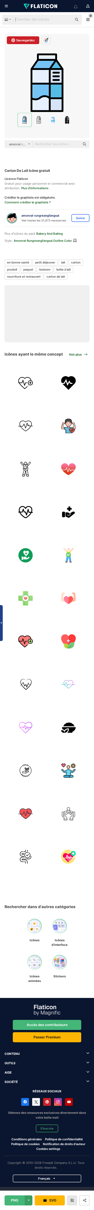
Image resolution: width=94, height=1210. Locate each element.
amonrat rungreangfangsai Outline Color (43, 240)
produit (12, 269)
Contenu (12, 1054)
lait (63, 262)
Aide (8, 1072)
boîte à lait (63, 269)
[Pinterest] (47, 1102)
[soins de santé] (68, 512)
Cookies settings (48, 1149)
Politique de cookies (25, 1144)
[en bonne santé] (68, 426)
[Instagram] (58, 1102)
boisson (44, 269)
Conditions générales (26, 1139)
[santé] (68, 383)
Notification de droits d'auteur (64, 1144)
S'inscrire (47, 1128)
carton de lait (56, 276)
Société (11, 1082)
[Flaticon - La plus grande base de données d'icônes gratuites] (41, 6)
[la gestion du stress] (68, 770)
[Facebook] (25, 1102)
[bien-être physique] (68, 598)
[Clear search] (67, 20)
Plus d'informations (34, 188)
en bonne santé (18, 262)
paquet (28, 269)
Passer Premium (47, 1037)
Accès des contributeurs (47, 1025)
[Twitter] (36, 1102)
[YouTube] (69, 1102)
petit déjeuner (45, 262)
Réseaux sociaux (47, 1091)
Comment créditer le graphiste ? (28, 202)
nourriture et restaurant (24, 276)
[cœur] (25, 426)
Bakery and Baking (49, 233)
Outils (10, 1063)
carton (76, 262)
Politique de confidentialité (64, 1139)
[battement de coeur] (25, 383)
